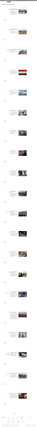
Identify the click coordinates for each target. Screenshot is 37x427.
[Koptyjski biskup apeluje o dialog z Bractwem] (22, 274)
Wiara (20, 1)
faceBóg (11, 0)
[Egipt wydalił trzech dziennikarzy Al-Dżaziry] (22, 254)
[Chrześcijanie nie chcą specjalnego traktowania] (22, 355)
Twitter (28, 418)
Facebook (33, 0)
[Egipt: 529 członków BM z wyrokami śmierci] (22, 173)
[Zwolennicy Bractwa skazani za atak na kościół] (22, 113)
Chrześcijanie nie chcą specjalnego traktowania (13, 352)
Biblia (2, 0)
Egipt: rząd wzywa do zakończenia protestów (13, 393)
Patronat (18, 426)
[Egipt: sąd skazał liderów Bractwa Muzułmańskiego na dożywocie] (22, 11)
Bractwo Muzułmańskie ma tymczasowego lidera (14, 292)
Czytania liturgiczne (18, 421)
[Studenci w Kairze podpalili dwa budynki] (22, 213)
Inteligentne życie (22, 417)
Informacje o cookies (16, 426)
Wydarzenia (13, 1)
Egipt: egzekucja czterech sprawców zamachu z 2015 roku (13, 30)
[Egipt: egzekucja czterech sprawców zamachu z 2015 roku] (22, 31)
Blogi (9, 0)
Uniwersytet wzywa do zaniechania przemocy (13, 312)
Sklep (13, 0)
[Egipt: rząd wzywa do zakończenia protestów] (22, 396)
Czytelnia (13, 419)
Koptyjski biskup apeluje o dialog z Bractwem (14, 272)
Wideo (22, 1)
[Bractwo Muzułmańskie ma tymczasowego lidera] (22, 294)
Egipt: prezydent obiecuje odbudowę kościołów (13, 49)
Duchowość (13, 421)
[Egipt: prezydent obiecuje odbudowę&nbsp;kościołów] (22, 51)
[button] (32, 1)
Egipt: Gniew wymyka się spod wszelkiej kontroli (13, 373)
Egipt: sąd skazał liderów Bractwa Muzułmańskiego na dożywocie (14, 9)
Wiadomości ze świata (7, 9)
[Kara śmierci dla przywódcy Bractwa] (22, 153)
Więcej (24, 1)
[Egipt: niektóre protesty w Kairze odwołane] (22, 334)
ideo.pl (34, 426)
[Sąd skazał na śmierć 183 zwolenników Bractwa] (22, 133)
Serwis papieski (8, 421)
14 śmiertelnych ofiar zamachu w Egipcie (13, 231)
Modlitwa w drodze (7, 0)
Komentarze (17, 1)
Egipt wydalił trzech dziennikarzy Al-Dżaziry (13, 252)
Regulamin (4, 426)
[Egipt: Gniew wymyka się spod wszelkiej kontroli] (22, 375)
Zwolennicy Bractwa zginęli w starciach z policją (13, 192)
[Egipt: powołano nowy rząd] (22, 72)
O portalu (2, 426)
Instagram (29, 418)
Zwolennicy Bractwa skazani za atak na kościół (14, 110)
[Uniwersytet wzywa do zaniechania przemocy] (22, 314)
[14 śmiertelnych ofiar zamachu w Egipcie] (22, 234)
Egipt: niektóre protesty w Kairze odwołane (14, 332)
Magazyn (4, 0)
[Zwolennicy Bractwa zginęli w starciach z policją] (22, 193)
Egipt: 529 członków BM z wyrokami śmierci (13, 171)
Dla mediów (11, 426)
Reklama (13, 426)
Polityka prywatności (7, 426)
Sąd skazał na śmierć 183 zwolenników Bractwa (13, 130)
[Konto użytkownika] (34, 1)
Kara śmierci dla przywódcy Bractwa (13, 151)
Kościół (8, 49)
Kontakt (9, 426)
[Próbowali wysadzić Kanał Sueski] (22, 92)
